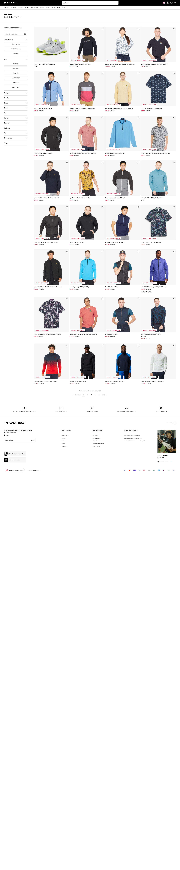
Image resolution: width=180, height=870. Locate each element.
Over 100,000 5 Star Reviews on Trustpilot (134, 441)
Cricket (53, 8)
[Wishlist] (67, 28)
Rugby (27, 8)
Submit (32, 440)
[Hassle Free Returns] (61, 409)
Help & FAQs (65, 435)
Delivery (64, 438)
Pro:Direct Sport (36, 470)
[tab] (6, 435)
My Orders (95, 435)
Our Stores (64, 446)
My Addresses (96, 438)
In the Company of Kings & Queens (132, 438)
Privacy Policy (96, 446)
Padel (47, 8)
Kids (58, 8)
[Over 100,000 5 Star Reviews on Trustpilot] (24, 409)
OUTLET (64, 8)
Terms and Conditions (98, 443)
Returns (64, 441)
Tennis (42, 8)
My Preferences (97, 441)
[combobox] (90, 3)
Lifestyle (20, 8)
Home (5, 14)
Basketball (34, 8)
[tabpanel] (20, 440)
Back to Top (170, 423)
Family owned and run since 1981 (132, 435)
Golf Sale (10, 14)
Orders (63, 443)
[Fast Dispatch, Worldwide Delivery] (126, 409)
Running (13, 8)
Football (6, 8)
